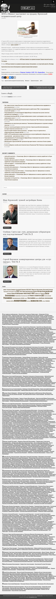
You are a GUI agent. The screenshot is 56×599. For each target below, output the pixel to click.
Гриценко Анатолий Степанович (41, 371)
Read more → (7, 227)
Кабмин (9, 293)
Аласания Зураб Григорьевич (31, 316)
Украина (7, 297)
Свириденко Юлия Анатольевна (31, 516)
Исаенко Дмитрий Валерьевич (21, 407)
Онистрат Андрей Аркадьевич (20, 481)
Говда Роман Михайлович (17, 364)
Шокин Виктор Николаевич (33, 578)
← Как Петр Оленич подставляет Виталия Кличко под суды (13, 87)
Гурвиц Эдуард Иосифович (19, 373)
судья (43, 300)
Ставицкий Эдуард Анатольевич (30, 526)
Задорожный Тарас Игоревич (10, 398)
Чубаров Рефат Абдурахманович (26, 569)
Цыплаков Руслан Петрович (43, 564)
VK (36, 72)
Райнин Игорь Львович (27, 506)
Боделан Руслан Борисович (25, 339)
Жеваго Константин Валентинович (12, 394)
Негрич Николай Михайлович (19, 473)
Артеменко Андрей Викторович (42, 320)
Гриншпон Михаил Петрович (22, 371)
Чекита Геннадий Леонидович (27, 567)
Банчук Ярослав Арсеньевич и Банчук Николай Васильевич (19, 329)
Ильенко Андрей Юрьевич (43, 405)
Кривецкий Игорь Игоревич (41, 430)
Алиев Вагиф (43, 316)
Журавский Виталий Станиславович (33, 394)
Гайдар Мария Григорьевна (30, 357)
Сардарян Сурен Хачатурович (10, 515)
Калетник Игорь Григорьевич (10, 410)
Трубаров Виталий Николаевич (19, 543)
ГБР (15, 291)
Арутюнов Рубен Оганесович (29, 321)
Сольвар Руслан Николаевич (27, 525)
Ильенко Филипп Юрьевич (9, 406)
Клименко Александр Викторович (12, 416)
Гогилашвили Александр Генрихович (36, 364)
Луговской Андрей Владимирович (19, 450)
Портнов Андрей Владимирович (11, 498)
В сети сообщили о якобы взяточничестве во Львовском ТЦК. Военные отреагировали (28, 120)
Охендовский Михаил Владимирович (35, 483)
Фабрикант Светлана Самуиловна (12, 552)
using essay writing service (11, 178)
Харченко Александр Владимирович (13, 558)
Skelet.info (40, 595)
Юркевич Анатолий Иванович (11, 583)
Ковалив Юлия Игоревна (9, 420)
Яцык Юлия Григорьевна (19, 590)
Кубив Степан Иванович (17, 433)
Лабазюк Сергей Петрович (9, 441)
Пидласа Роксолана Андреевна (11, 493)
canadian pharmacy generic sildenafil (14, 160)
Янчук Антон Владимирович (33, 586)
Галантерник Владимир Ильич (19, 358)
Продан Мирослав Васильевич (40, 501)
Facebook (28, 72)
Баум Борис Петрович (43, 329)
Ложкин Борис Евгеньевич (29, 449)
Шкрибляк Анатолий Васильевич (35, 577)
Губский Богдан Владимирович (30, 372)
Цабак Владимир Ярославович (11, 564)
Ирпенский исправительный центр (14, 80)
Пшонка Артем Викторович (10, 503)
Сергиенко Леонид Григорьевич (21, 521)
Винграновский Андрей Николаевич (40, 350)
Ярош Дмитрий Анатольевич (32, 589)
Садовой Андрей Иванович (26, 514)
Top (52, 595)
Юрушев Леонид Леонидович (28, 583)
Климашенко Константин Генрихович (41, 415)
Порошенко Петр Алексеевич (46, 497)
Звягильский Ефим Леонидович (45, 398)
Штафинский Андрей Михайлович (12, 580)
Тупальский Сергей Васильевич (39, 544)
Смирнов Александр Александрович (42, 522)
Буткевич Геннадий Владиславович (20, 344)
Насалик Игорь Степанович (19, 472)
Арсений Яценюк (21, 289)
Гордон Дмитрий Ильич (36, 368)
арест (26, 298)
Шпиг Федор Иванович (48, 578)
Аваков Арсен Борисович (19, 315)
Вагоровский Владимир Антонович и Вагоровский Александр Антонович (23, 347)
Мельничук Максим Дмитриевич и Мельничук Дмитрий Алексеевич (28, 463)
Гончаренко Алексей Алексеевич (29, 367)
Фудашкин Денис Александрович (39, 554)
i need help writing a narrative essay (14, 170)
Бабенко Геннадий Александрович (12, 327)
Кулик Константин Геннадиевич (23, 436)
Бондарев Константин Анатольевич (20, 340)
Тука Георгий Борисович (23, 544)
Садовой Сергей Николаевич (42, 514)
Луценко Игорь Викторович (24, 451)
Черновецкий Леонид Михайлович (21, 568)
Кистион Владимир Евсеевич (20, 415)
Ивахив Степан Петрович (9, 405)
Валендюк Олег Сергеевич (22, 348)
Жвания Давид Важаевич (9, 393)
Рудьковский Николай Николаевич (37, 510)
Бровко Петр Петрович (19, 341)
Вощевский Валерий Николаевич (17, 354)
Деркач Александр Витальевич (30, 380)
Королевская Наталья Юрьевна (11, 426)
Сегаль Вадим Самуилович (34, 518)
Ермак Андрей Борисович (47, 389)
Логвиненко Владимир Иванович (11, 449)
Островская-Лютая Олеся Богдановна (12, 483)
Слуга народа (48, 295)
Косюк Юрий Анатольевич (37, 427)
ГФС (21, 291)
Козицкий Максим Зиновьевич (39, 421)
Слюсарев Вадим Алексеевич (23, 522)
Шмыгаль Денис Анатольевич (16, 578)
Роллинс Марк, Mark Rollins (18, 510)
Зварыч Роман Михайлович (27, 398)
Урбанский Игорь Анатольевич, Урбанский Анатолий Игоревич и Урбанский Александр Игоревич (27, 548)
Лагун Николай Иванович (41, 442)
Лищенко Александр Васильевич (41, 447)
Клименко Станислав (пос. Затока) (32, 416)
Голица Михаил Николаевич (23, 366)
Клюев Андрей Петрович (37, 417)
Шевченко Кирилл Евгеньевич (18, 575)
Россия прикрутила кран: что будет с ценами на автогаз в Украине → (43, 87)
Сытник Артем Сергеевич (15, 531)
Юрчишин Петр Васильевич (46, 583)
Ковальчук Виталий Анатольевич (26, 420)
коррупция (20, 300)
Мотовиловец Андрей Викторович (12, 467)
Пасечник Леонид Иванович (19, 490)
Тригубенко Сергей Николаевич (18, 541)
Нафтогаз (37, 293)
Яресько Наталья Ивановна (17, 588)
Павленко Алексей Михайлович (28, 486)
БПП (27, 289)
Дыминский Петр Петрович (28, 386)
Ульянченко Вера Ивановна (25, 548)
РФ (28, 295)
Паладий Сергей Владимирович (32, 487)
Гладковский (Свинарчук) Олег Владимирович (25, 363)
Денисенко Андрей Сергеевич (22, 378)
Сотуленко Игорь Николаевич (44, 525)
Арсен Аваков (11, 289)
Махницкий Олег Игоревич (29, 460)
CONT (32, 72)
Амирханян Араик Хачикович (24, 318)
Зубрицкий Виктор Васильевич (38, 401)
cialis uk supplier (9, 163)
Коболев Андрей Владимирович (24, 419)
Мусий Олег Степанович (48, 467)
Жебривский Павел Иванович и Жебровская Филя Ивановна (35, 393)
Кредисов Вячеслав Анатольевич (23, 430)
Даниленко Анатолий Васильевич (12, 376)
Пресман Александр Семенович (30, 498)
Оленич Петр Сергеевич (28, 479)
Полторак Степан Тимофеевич (29, 497)
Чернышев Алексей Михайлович (40, 568)
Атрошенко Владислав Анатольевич (41, 323)
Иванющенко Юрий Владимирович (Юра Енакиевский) (37, 403)
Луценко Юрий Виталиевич (41, 451)
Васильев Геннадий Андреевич (39, 348)
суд (40, 301)
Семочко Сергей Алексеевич (27, 520)
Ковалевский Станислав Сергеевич (44, 419)
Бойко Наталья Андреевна (40, 339)
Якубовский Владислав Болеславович (13, 586)
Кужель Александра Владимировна (34, 433)
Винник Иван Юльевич (8, 352)
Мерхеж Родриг (40, 464)
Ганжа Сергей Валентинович (17, 360)
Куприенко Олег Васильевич (23, 437)
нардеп (28, 300)
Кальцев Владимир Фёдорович (28, 410)
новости (34, 300)
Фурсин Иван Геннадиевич (33, 556)
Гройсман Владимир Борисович (11, 372)
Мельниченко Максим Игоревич (38, 463)
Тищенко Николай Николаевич (24, 538)
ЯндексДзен (41, 72)
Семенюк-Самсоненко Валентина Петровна (39, 519)
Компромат (19, 293)
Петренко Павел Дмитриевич (23, 492)
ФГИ (41, 80)
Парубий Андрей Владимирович (36, 488)
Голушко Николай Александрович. (42, 366)
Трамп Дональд (35, 540)
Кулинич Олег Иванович (41, 436)
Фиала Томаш (45, 552)
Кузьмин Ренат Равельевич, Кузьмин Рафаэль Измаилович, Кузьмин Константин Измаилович (28, 434)
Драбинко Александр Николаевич (41, 383)
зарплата (8, 300)
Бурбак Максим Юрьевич (15, 343)
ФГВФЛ (22, 298)
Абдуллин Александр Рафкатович (28, 314)
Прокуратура (24, 295)
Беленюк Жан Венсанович (24, 333)
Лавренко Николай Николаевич (27, 441)
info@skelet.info (33, 597)
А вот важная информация (10, 314)
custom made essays (9, 174)
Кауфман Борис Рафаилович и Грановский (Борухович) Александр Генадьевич (24, 412)
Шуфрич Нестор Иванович (16, 581)
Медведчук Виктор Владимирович (12, 461)
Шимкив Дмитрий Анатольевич (38, 576)
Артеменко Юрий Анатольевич (11, 321)
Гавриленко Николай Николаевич (12, 357)
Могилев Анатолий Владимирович (40, 465)
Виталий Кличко (48, 289)
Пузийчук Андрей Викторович (44, 502)
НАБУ (29, 293)
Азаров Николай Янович (15, 316)
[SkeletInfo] (28, 8)
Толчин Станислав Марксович (39, 539)
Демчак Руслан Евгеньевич (16, 377)
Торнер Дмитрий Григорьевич (22, 540)
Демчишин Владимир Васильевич (34, 377)
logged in (10, 96)
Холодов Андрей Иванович (36, 560)
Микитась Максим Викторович (21, 465)
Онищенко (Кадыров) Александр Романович (42, 481)
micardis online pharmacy (11, 167)
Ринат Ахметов (35, 295)
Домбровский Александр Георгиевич (20, 383)
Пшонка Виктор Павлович (26, 503)
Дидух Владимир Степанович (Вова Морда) (14, 382)
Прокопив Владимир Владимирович (23, 502)
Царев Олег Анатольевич (27, 564)
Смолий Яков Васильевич (28, 524)
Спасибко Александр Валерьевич (11, 526)
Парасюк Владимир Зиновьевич (17, 488)
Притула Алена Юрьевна (39, 499)
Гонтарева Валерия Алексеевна (11, 367)
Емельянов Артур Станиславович (12, 389)
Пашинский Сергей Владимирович (19, 491)
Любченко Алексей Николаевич (37, 452)
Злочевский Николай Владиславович (35, 399)
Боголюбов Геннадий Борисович (19, 338)
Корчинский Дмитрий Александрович (31, 426)
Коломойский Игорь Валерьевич (39, 422)
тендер (47, 301)
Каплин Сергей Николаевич (10, 411)
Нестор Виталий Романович (22, 474)
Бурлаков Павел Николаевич (31, 343)
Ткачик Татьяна (38, 538)
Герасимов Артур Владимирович (34, 361)
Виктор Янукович (37, 289)
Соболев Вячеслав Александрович (46, 524)
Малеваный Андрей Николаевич (19, 458)
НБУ (33, 293)
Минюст (27, 80)
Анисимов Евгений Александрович (38, 319)
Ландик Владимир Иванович (22, 444)
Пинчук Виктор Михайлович (18, 495)
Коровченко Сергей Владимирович (45, 425)
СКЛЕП (50, 74)
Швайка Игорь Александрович (42, 572)
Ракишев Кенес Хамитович (42, 506)
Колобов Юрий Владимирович (21, 422)
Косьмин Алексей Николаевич (20, 427)
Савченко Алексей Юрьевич (10, 514)
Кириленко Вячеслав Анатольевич (42, 414)
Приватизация (35, 80)
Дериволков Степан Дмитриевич (11, 380)
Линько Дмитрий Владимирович (17, 446)
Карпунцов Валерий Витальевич (27, 411)
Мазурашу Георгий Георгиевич (29, 456)
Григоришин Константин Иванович (35, 369)
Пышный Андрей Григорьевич (43, 503)
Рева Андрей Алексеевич (23, 507)
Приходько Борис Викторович (23, 501)
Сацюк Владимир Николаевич (46, 515)
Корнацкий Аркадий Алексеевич (25, 425)
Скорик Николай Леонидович (38, 521)
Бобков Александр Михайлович (18, 337)
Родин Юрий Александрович (30, 509)
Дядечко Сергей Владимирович (46, 386)
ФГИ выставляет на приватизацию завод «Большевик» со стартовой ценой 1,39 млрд (29, 64)
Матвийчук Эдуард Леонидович (11, 460)
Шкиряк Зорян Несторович (17, 577)
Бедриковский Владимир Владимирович (14, 332)
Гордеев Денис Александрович (19, 368)
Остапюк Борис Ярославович (45, 482)
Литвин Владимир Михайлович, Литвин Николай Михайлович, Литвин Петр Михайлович (27, 447)
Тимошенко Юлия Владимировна (38, 536)
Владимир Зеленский (9, 291)
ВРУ (30, 289)
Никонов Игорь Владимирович (28, 475)
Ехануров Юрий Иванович (45, 390)
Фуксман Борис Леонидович (17, 556)
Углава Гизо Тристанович (9, 548)
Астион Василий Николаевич (21, 323)
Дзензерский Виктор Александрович (22, 381)
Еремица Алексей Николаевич (31, 389)
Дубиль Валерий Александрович (24, 385)
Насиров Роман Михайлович (36, 472)
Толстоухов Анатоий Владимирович (19, 539)
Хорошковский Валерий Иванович (23, 561)
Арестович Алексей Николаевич (23, 320)
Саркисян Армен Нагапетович (28, 515)
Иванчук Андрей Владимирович (11, 403)
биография (31, 298)
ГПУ (17, 291)
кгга (12, 301)
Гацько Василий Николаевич (34, 360)
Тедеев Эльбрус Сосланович (30, 535)
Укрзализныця (16, 298)
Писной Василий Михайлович (25, 496)
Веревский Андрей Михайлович (41, 349)
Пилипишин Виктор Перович (28, 493)
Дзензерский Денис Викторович (43, 381)
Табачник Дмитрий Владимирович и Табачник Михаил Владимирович (23, 534)
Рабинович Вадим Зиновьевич (11, 506)
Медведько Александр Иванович (32, 461)
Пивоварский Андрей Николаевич (42, 492)
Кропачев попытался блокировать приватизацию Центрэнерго (19, 66)
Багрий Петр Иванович (29, 327)
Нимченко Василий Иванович (46, 475)
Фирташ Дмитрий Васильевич (22, 553)
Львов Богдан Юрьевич (20, 452)
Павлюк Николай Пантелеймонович (12, 487)
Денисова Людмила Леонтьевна (41, 378)
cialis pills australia (9, 156)
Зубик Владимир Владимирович (19, 401)
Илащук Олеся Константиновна (26, 405)
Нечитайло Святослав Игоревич (39, 474)
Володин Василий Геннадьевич (23, 353)
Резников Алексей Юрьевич (38, 507)
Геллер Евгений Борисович (17, 361)
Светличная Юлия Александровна (12, 516)
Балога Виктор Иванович (27, 328)
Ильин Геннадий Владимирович (27, 406)
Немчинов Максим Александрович (38, 473)
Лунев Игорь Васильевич (36, 450)
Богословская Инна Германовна (37, 338)
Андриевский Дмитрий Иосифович (17, 319)
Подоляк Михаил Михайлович (11, 497)
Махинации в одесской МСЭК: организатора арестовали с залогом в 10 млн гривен (27, 141)
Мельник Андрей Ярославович (19, 463)
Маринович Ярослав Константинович (40, 458)
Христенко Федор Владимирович (42, 561)
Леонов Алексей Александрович (31, 445)
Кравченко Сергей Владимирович (21, 428)
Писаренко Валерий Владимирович (38, 495)
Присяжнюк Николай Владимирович (21, 499)
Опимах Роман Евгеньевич (28, 482)
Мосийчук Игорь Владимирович (23, 466)
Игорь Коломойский (44, 291)
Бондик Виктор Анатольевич (40, 340)
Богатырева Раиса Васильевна (36, 337)
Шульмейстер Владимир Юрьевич (33, 580)
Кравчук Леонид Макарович (39, 428)
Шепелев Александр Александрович (37, 575)
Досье (35, 291)
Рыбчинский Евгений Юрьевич (28, 511)
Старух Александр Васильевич (18, 527)
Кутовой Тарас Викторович (35, 438)
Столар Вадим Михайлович (22, 529)
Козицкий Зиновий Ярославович (19, 421)
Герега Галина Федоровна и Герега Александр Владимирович (25, 362)
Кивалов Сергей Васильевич (24, 414)
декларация (49, 298)
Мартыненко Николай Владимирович (23, 459)
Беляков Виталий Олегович (10, 334)
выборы (41, 298)
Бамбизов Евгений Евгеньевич (43, 328)
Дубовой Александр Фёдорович (43, 385)
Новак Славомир (7, 476)
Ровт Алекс (18, 509)
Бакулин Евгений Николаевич (10, 328)
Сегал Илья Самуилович (19, 518)
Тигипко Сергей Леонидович (20, 536)
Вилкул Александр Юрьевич (21, 350)
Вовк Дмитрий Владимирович (40, 352)
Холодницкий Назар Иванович (19, 560)
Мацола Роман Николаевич (45, 460)
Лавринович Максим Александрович (22, 442)
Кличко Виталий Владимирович (19, 417)
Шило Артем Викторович (21, 576)
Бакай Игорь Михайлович (43, 327)
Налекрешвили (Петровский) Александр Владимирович (18, 470)
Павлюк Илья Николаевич (45, 486)
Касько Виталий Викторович (46, 411)
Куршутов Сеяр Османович (19, 438)
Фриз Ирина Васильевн (22, 554)
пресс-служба (14, 44)
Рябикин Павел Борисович (45, 511)
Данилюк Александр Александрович (33, 376)
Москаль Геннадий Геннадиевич (42, 466)
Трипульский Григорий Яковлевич (38, 541)
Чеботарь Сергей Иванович (10, 567)
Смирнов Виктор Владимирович (11, 524)
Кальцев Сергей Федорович (45, 410)
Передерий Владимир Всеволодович (40, 491)
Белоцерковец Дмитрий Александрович (43, 333)
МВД (25, 293)
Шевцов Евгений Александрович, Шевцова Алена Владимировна (20, 573)
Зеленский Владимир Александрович (13, 399)
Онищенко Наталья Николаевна (11, 482)
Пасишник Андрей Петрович (36, 490)
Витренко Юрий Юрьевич (23, 352)
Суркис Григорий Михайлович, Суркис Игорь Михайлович (31, 530)
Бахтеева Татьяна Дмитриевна (21, 330)
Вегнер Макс (19, 349)
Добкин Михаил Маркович (35, 382)
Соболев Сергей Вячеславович (10, 525)
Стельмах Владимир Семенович (37, 527)
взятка (37, 298)
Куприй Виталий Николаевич (40, 437)
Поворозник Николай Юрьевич (43, 496)
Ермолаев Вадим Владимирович (11, 390)
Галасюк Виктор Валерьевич (37, 358)
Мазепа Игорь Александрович (11, 456)
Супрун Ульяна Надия (36, 529)
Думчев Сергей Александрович (11, 386)
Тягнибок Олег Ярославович (26, 545)
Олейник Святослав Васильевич (11, 479)
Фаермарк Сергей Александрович (31, 552)
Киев (13, 293)
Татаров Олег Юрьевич (15, 535)
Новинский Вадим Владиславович (22, 476)
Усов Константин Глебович (48, 549)
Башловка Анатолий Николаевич (39, 330)
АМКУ (5, 289)
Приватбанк (18, 295)
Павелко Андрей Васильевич (10, 486)
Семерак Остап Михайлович (10, 520)
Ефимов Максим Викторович (29, 390)
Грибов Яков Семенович (18, 369)
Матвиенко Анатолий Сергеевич (43, 459)
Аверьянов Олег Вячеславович (35, 315)
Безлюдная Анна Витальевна (34, 332)
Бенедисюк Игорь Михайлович (27, 334)
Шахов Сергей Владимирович (25, 572)
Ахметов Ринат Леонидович (10, 324)
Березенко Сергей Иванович (32, 335)
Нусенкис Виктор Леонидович (41, 476)
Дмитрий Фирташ (27, 291)
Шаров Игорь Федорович (9, 572)
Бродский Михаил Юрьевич (35, 341)
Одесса (42, 293)
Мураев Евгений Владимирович (31, 467)
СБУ (42, 295)
